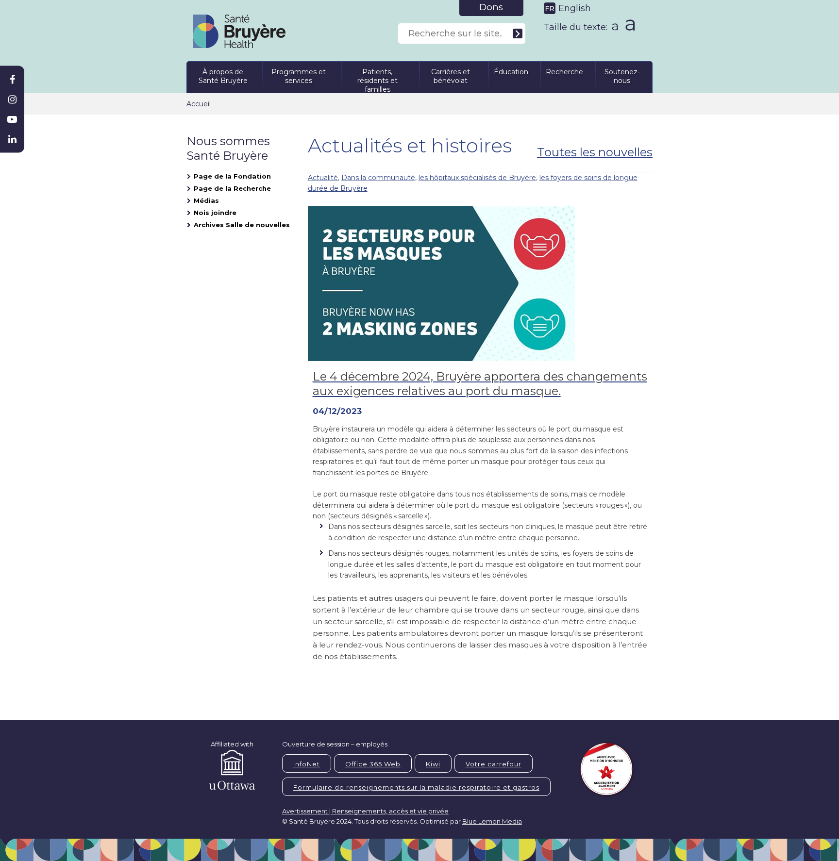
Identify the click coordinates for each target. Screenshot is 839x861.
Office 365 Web (373, 764)
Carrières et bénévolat (450, 76)
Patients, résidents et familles (377, 78)
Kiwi (433, 764)
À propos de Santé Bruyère (223, 76)
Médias (206, 200)
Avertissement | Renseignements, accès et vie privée (365, 811)
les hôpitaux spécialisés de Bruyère (477, 177)
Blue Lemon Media (492, 821)
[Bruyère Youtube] (12, 119)
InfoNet (306, 764)
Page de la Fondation (232, 176)
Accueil (198, 103)
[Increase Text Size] (628, 25)
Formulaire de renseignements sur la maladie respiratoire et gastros (416, 787)
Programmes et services (298, 76)
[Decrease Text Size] (614, 24)
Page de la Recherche (232, 188)
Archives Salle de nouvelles (242, 225)
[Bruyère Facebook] (12, 79)
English (574, 8)
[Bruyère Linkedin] (12, 139)
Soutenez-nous (622, 76)
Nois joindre (215, 212)
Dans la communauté (378, 177)
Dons (491, 7)
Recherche (564, 71)
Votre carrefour (493, 764)
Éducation (511, 71)
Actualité (323, 177)
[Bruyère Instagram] (12, 99)
